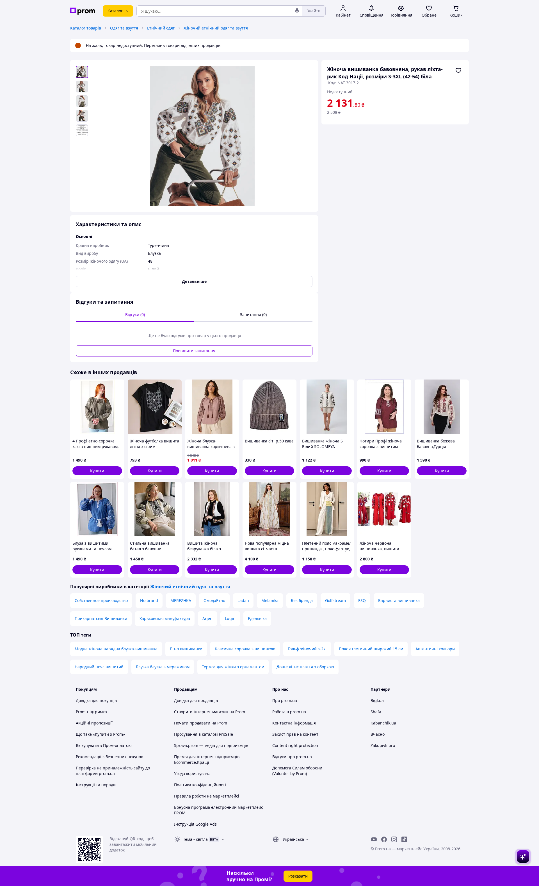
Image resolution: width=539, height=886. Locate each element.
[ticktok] (404, 839)
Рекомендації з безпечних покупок (109, 756)
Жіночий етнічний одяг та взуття (216, 28)
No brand (149, 600)
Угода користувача (192, 773)
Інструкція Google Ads (195, 824)
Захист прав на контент (295, 734)
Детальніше (194, 281)
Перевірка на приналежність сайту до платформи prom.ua (113, 770)
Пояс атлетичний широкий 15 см (371, 648)
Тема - (195, 839)
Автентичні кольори (435, 648)
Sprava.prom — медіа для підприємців (211, 745)
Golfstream (335, 600)
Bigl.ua (377, 700)
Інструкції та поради (96, 784)
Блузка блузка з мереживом (162, 666)
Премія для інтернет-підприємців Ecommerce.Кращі (206, 759)
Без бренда (302, 600)
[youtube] (374, 839)
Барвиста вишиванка (399, 600)
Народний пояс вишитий (99, 666)
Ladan (243, 600)
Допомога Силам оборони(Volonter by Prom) (297, 770)
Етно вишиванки (186, 648)
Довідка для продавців (196, 700)
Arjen (207, 618)
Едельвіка (257, 618)
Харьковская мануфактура (165, 618)
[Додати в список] (458, 70)
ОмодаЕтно (214, 600)
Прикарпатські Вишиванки (101, 618)
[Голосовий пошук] (297, 11)
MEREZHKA (180, 600)
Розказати (298, 876)
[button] (97, 470)
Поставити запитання (194, 350)
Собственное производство (101, 600)
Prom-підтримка (91, 711)
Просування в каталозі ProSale (203, 734)
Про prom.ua (284, 700)
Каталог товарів (85, 28)
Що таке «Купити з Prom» (100, 734)
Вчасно (378, 734)
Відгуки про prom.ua (292, 756)
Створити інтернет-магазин (201, 711)
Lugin (230, 618)
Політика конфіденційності (200, 784)
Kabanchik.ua (383, 723)
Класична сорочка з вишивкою (245, 648)
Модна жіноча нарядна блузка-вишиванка (116, 648)
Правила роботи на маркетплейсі (206, 796)
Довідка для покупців (96, 700)
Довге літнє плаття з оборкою (305, 666)
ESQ (362, 600)
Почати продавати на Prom (200, 723)
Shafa (376, 711)
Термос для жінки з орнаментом (233, 666)
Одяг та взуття (124, 28)
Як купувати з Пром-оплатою (104, 745)
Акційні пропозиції (94, 723)
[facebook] (384, 839)
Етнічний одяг (161, 28)
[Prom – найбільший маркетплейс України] (82, 11)
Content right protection (295, 745)
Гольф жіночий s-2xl (307, 648)
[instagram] (394, 839)
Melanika (269, 600)
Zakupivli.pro (383, 745)
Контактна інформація (294, 723)
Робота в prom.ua (289, 711)
